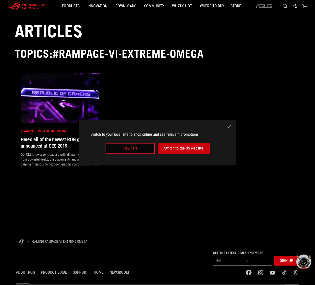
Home (99, 272)
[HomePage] (20, 241)
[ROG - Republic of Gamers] (27, 6)
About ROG (25, 272)
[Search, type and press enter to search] (285, 6)
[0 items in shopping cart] (305, 6)
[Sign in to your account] (295, 6)
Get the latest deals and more (238, 253)
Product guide (54, 272)
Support (80, 272)
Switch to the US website (183, 148)
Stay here (130, 148)
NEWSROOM (119, 272)
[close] (229, 127)
